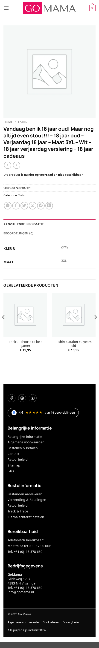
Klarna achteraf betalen (26, 517)
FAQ (11, 471)
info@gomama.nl (21, 592)
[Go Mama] (49, 8)
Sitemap (14, 465)
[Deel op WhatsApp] (8, 205)
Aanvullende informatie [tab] (23, 224)
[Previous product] (16, 165)
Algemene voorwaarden (26, 442)
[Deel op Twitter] (24, 205)
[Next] (95, 326)
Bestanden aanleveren (25, 494)
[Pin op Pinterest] (41, 205)
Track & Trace (18, 511)
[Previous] (3, 326)
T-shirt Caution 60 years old (74, 344)
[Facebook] (11, 398)
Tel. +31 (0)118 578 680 (25, 551)
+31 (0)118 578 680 (28, 587)
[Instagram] (22, 398)
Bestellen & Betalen (23, 448)
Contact (13, 453)
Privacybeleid (71, 622)
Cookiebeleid (51, 622)
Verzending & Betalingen (27, 499)
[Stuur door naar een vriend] (32, 205)
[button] (6, 8)
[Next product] (7, 165)
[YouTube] (33, 398)
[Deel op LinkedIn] (49, 205)
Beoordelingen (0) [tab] (18, 233)
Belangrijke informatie (25, 436)
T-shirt (23, 122)
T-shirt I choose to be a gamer (25, 344)
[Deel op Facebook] (16, 205)
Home (8, 122)
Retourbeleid (18, 459)
